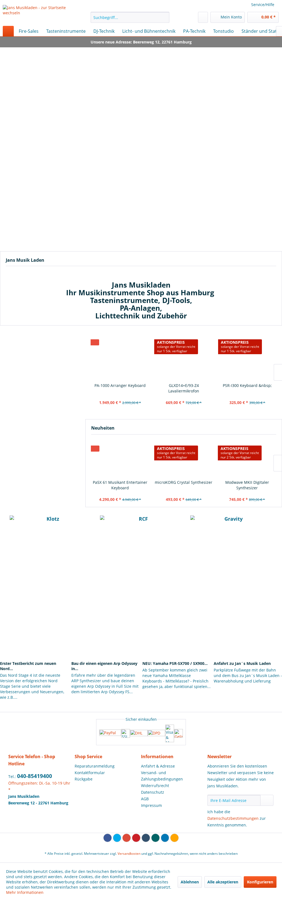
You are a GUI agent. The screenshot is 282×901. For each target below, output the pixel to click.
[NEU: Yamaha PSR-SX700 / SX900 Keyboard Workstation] (176, 643)
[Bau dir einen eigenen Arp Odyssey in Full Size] (105, 643)
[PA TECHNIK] (244, 158)
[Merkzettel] (203, 17)
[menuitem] (130, 17)
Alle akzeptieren (222, 881)
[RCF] (141, 523)
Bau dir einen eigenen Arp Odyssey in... (104, 666)
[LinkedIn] (165, 838)
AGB (145, 798)
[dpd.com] (156, 733)
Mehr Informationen (25, 892)
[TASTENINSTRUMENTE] (37, 158)
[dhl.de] (139, 733)
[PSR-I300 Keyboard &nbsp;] (183, 357)
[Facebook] (108, 838)
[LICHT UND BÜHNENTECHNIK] (244, 216)
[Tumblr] (146, 838)
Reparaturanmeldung (95, 766)
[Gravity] (231, 523)
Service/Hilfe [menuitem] (262, 4)
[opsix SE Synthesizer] (247, 458)
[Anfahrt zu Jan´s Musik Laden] (248, 643)
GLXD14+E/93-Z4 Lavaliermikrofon (119, 388)
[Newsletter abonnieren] (266, 800)
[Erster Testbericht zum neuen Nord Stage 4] (34, 643)
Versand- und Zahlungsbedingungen (162, 776)
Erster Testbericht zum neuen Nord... (28, 666)
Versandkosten (129, 853)
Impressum (151, 805)
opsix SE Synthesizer (247, 482)
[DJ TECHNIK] (141, 158)
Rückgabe (84, 779)
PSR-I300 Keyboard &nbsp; (183, 385)
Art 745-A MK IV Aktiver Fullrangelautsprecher (247, 388)
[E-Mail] (174, 838)
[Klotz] (51, 523)
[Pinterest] (136, 838)
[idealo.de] (178, 733)
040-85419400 (34, 776)
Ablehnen (190, 881)
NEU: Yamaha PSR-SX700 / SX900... (175, 663)
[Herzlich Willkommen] (141, 85)
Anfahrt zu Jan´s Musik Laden (242, 663)
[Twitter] (117, 838)
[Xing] (155, 838)
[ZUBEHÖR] (141, 216)
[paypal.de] (110, 733)
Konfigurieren (260, 881)
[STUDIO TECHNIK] (37, 216)
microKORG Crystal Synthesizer (120, 482)
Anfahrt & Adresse (158, 766)
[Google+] (127, 838)
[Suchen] (164, 17)
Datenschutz (152, 792)
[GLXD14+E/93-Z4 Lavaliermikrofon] (120, 357)
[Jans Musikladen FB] (70, 582)
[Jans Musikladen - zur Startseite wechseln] (36, 14)
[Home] (8, 31)
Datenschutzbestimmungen (233, 818)
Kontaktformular (90, 772)
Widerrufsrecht (155, 785)
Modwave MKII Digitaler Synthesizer (183, 485)
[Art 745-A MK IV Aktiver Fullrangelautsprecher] (247, 357)
